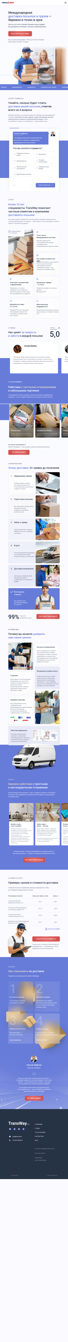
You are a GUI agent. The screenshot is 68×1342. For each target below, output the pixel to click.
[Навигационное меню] (65, 2)
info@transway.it (17, 1136)
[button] (19, 452)
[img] (10, 1129)
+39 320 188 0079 (17, 1140)
